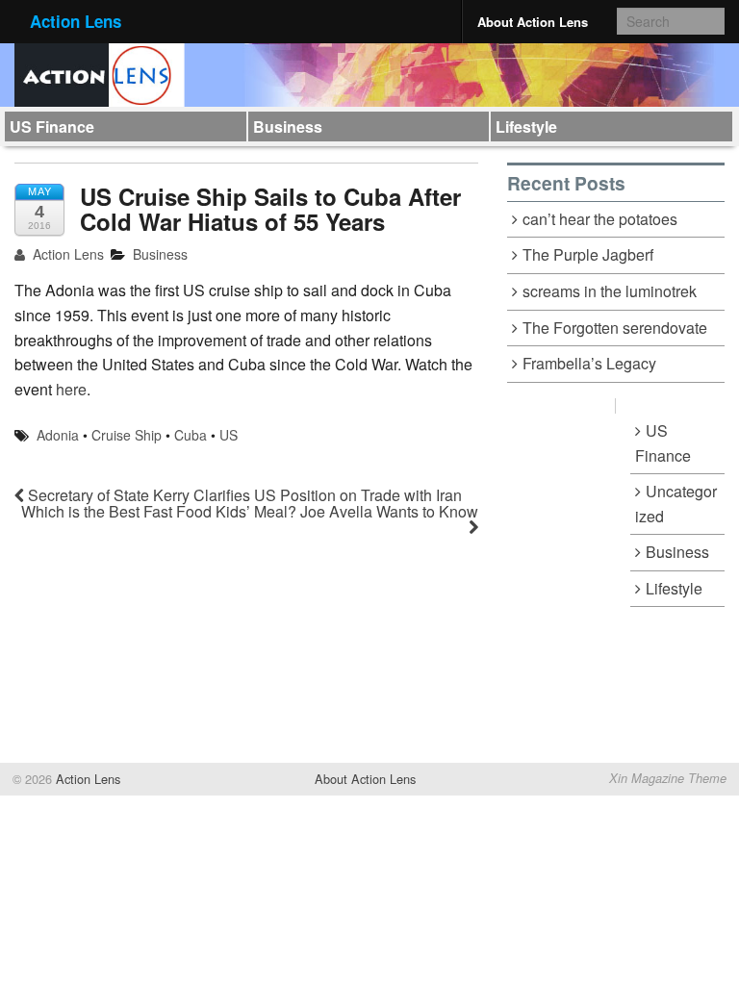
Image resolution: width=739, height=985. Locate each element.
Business (287, 126)
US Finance (52, 126)
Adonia (58, 434)
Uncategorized (676, 504)
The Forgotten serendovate (614, 327)
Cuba (190, 434)
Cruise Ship (126, 434)
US (228, 434)
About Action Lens (532, 22)
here (71, 389)
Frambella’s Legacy (589, 363)
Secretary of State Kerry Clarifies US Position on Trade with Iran (243, 495)
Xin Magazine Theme (667, 778)
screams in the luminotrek (609, 291)
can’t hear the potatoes (599, 219)
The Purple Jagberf (587, 254)
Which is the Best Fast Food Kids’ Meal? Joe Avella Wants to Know (249, 511)
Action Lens (75, 21)
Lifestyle (526, 126)
